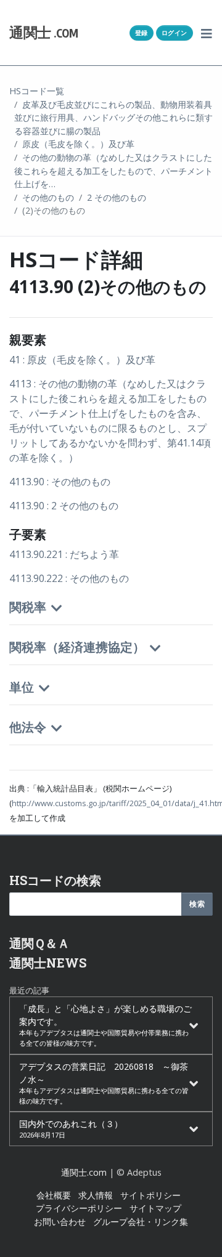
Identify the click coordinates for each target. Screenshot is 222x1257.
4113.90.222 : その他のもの (69, 578)
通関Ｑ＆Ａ (39, 943)
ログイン (174, 32)
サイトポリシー (150, 1195)
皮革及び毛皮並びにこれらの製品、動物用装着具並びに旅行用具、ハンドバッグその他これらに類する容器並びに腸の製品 (113, 118)
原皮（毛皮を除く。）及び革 (78, 144)
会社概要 (53, 1195)
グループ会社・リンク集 (140, 1221)
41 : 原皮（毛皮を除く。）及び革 (82, 359)
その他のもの (48, 197)
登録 (141, 32)
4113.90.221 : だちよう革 (64, 554)
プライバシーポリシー (79, 1208)
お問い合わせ (60, 1221)
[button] (206, 32)
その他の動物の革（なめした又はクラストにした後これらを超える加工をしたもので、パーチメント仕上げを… (113, 171)
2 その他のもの (116, 197)
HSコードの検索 (55, 880)
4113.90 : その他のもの (59, 481)
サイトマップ (155, 1208)
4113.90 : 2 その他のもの (63, 505)
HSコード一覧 (36, 91)
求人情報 (95, 1195)
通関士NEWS (47, 963)
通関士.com (84, 1172)
